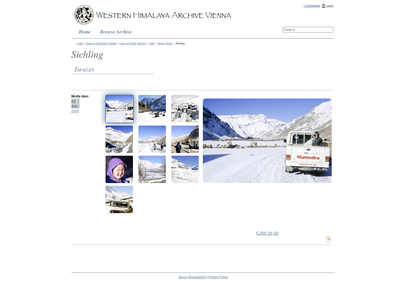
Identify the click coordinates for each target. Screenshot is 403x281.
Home (85, 31)
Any (74, 105)
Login (329, 6)
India (80, 43)
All (73, 101)
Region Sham (165, 43)
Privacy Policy (217, 276)
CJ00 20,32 (267, 233)
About (182, 276)
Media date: (80, 96)
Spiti (151, 43)
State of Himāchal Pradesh (101, 43)
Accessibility (197, 276)
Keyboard (314, 6)
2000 (75, 110)
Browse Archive (116, 31)
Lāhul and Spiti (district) (133, 43)
